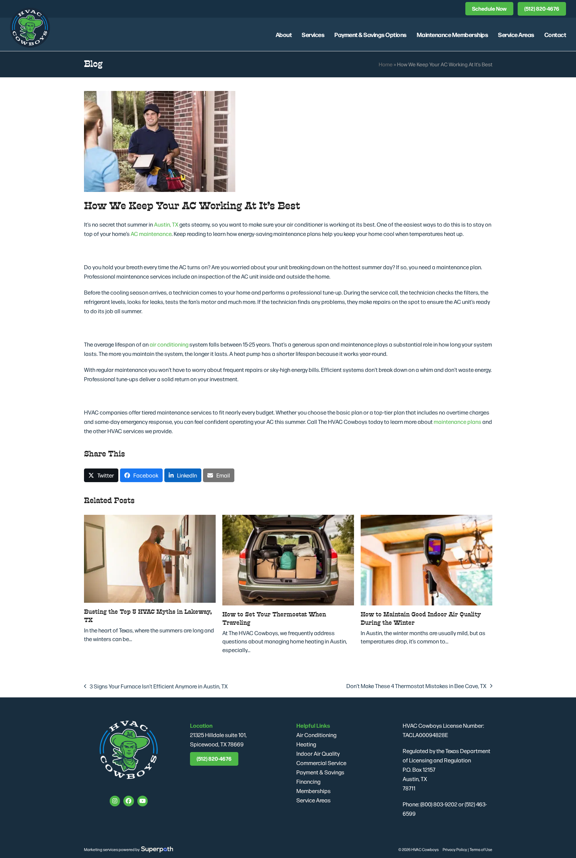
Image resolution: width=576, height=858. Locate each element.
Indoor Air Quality (318, 753)
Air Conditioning (316, 734)
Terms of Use (481, 849)
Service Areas (313, 800)
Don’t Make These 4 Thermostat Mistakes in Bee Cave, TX (416, 686)
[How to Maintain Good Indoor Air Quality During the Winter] (426, 559)
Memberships (313, 790)
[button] (101, 475)
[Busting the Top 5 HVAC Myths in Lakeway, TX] (150, 557)
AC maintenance (151, 233)
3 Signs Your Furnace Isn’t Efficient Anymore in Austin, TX (156, 686)
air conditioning (169, 344)
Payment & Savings (320, 772)
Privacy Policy (455, 849)
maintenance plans (457, 421)
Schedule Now (489, 8)
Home (386, 64)
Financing (308, 781)
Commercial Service (321, 762)
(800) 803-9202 (438, 804)
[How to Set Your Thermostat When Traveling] (288, 559)
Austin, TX (166, 224)
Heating (306, 744)
